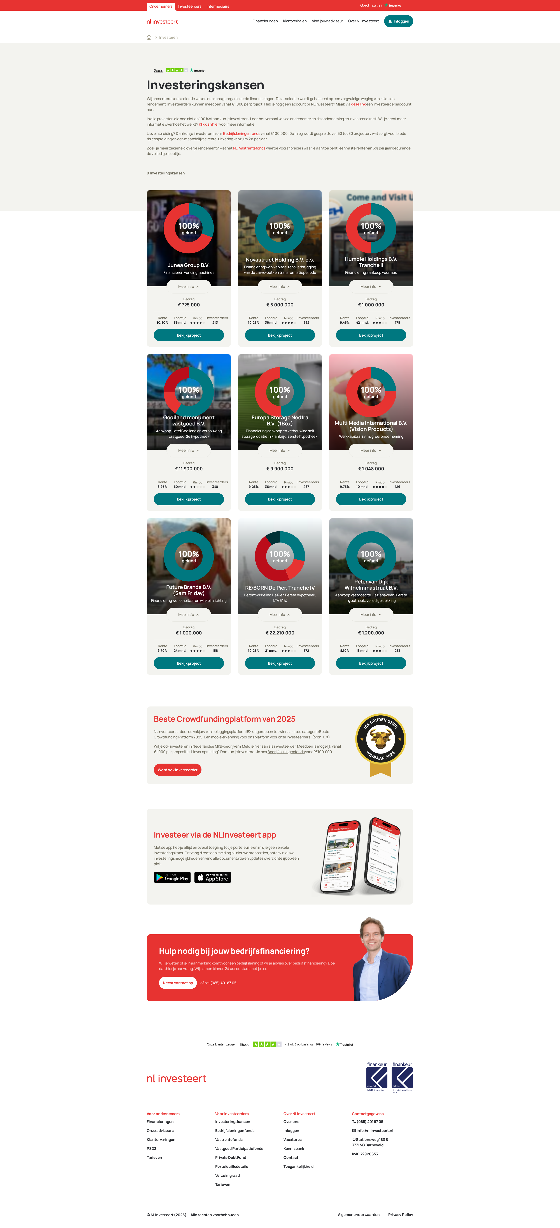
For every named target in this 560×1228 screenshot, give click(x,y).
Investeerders (189, 6)
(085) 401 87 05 (367, 1121)
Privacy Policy (400, 1214)
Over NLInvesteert (363, 20)
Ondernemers (161, 6)
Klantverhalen (295, 20)
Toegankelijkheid (298, 1166)
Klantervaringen (161, 1139)
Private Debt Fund (230, 1157)
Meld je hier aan (255, 746)
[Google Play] (172, 877)
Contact (291, 1157)
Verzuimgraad (227, 1175)
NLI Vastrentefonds (249, 148)
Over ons (291, 1121)
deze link (358, 104)
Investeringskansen (232, 1121)
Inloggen (291, 1130)
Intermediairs (218, 6)
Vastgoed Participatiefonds (239, 1148)
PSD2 (151, 1148)
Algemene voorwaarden (359, 1214)
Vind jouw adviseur (327, 20)
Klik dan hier (209, 124)
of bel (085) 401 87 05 (218, 983)
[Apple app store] (212, 877)
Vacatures (292, 1139)
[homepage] (162, 21)
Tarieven (154, 1157)
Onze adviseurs (160, 1130)
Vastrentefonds (229, 1139)
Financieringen (265, 20)
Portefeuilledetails (231, 1166)
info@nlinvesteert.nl (372, 1130)
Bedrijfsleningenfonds (241, 133)
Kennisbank (294, 1148)
